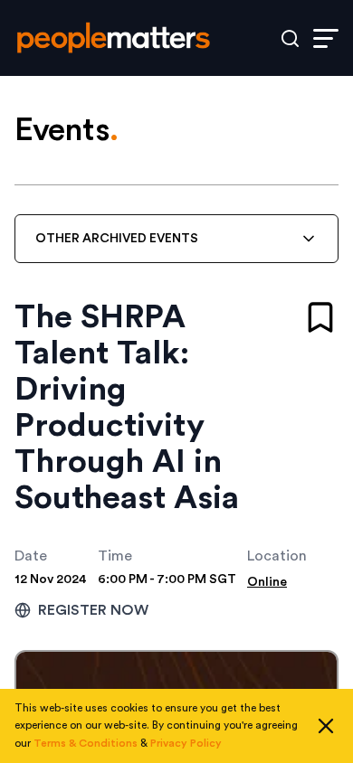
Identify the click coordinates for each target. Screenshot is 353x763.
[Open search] (290, 38)
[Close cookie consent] (326, 726)
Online (267, 582)
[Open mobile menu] (326, 38)
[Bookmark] (320, 317)
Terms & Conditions (85, 743)
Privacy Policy (186, 743)
